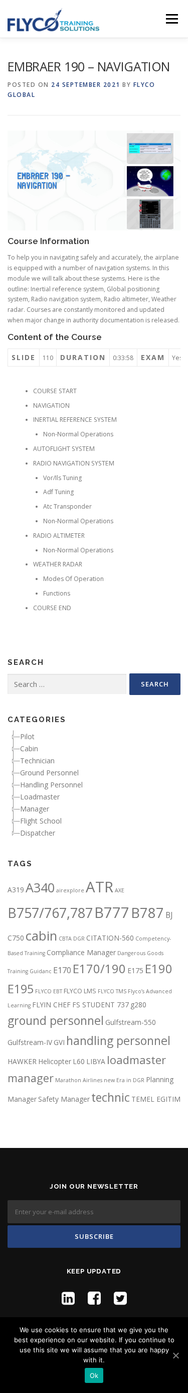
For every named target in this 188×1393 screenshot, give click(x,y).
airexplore (70, 890)
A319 (16, 889)
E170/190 (99, 969)
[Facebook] (94, 1298)
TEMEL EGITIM (155, 1099)
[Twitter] (120, 1298)
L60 (79, 1061)
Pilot (27, 736)
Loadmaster (40, 796)
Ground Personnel (49, 772)
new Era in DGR (124, 1080)
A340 (40, 887)
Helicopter (54, 1061)
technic (110, 1097)
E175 (135, 970)
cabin (41, 935)
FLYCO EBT (48, 991)
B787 (147, 912)
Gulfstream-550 (130, 1022)
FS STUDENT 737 (100, 1004)
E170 (62, 970)
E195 (21, 989)
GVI (59, 1042)
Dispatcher (37, 833)
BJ (169, 914)
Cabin (29, 748)
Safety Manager (64, 1099)
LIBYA (95, 1061)
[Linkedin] (68, 1298)
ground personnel (56, 1020)
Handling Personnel (51, 784)
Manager (34, 809)
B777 (111, 912)
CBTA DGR (72, 938)
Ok (94, 1375)
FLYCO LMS (80, 991)
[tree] (94, 785)
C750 (16, 938)
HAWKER (22, 1061)
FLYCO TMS (112, 991)
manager (31, 1078)
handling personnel (118, 1040)
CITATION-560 (110, 938)
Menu (171, 19)
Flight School (41, 821)
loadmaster (136, 1060)
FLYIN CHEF (51, 1004)
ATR (99, 887)
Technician (37, 760)
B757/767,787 (50, 912)
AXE (119, 890)
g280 (138, 1004)
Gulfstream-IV (30, 1042)
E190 (158, 969)
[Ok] (175, 1355)
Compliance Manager (81, 952)
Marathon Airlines (78, 1080)
